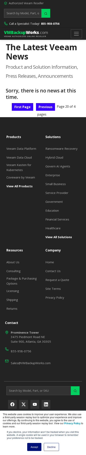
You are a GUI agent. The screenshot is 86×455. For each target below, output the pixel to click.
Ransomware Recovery (61, 149)
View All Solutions (58, 237)
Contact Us (53, 271)
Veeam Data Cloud (19, 157)
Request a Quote (57, 280)
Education (52, 210)
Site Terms (53, 289)
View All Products (19, 186)
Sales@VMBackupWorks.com (31, 363)
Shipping (12, 300)
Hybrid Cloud (54, 157)
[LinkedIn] (46, 404)
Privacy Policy (54, 297)
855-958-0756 (50, 24)
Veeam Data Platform (21, 149)
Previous (45, 107)
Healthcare (53, 228)
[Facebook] (12, 404)
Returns (11, 308)
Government (54, 202)
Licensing (12, 291)
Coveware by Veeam (20, 177)
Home (49, 262)
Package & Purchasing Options (21, 280)
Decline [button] (51, 447)
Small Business (55, 184)
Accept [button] (34, 447)
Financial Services (57, 219)
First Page (22, 107)
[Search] (45, 13)
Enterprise (52, 175)
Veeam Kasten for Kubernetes (18, 167)
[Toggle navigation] (76, 33)
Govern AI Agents (57, 166)
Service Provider (56, 193)
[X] (23, 404)
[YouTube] (34, 404)
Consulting (13, 271)
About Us (12, 262)
